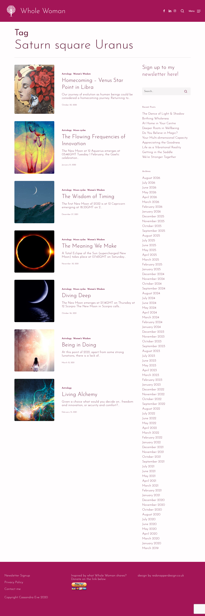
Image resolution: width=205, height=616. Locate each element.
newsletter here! (160, 74)
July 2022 (148, 413)
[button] (195, 10)
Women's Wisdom (82, 74)
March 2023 (150, 375)
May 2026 (149, 192)
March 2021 (150, 485)
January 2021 (151, 495)
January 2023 (151, 384)
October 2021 (151, 456)
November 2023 (153, 336)
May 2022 (149, 423)
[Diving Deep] (34, 301)
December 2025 (153, 216)
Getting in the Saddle (157, 152)
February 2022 (152, 437)
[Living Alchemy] (34, 400)
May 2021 (149, 476)
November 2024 (153, 279)
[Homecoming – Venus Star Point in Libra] (34, 89)
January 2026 (151, 211)
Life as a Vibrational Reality (161, 147)
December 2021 (153, 447)
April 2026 (149, 197)
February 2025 (152, 264)
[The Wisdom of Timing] (34, 202)
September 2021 (153, 461)
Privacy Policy (13, 582)
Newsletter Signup (17, 575)
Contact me (12, 589)
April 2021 (149, 481)
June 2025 (149, 245)
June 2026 (149, 187)
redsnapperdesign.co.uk (168, 575)
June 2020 (149, 524)
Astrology (67, 74)
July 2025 (148, 240)
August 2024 (151, 293)
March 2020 (151, 538)
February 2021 (152, 490)
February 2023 (152, 380)
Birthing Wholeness (155, 118)
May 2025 (149, 250)
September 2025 (153, 231)
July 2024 (148, 298)
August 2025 (151, 235)
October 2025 (151, 226)
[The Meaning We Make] (34, 251)
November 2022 (153, 394)
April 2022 (149, 428)
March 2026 (150, 202)
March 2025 (150, 259)
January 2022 (151, 442)
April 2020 (149, 533)
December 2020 (153, 500)
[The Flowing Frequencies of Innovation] (34, 147)
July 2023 (148, 356)
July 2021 (148, 466)
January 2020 (151, 543)
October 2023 (151, 341)
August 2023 (151, 351)
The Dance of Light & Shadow (163, 113)
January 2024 (151, 327)
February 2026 (152, 206)
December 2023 (153, 331)
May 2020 (149, 529)
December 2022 (153, 389)
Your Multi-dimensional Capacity (165, 137)
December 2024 (153, 274)
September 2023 (153, 346)
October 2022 (151, 399)
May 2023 (149, 365)
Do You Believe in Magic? (160, 133)
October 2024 (151, 283)
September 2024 (153, 288)
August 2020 (151, 514)
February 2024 (152, 322)
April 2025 (149, 255)
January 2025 (151, 269)
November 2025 (153, 221)
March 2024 (150, 317)
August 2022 (151, 408)
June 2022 (149, 418)
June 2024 (149, 303)
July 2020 (149, 519)
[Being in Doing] (34, 350)
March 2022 (150, 432)
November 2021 (153, 452)
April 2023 (149, 370)
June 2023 (149, 360)
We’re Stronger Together (159, 157)
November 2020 (153, 505)
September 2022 (153, 404)
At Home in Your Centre (159, 123)
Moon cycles (79, 130)
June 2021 (149, 471)
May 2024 (149, 307)
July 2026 (148, 182)
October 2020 (152, 509)
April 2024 (149, 312)
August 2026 (151, 178)
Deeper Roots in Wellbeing (160, 128)
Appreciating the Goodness (161, 142)
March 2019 (150, 548)
